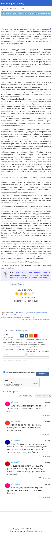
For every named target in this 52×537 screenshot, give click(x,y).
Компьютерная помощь (13, 3)
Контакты (38, 531)
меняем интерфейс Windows (38, 312)
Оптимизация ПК (20, 312)
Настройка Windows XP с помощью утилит (15, 315)
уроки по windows (33, 315)
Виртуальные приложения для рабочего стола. (18, 317)
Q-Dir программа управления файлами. (36, 319)
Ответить (46, 415)
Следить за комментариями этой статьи (20, 372)
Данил (21, 284)
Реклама (30, 531)
